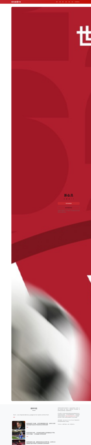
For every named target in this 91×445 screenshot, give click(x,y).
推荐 (57, 1)
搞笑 (66, 1)
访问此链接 (69, 203)
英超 (27, 427)
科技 (72, 1)
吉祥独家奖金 (77, 1)
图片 (63, 1)
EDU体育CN (16, 2)
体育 (60, 1)
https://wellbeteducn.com (70, 416)
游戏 (69, 1)
